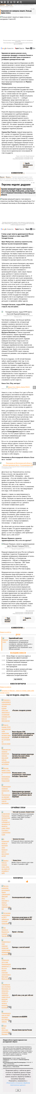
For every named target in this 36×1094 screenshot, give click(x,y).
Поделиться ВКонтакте (1, 2)
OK (18, 1090)
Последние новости (18, 653)
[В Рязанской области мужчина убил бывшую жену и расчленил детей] (6, 847)
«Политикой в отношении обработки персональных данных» (18, 1084)
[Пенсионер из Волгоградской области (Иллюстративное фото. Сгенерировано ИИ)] (18, 464)
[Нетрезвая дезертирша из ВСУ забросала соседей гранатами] (6, 918)
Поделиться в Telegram (17, 2)
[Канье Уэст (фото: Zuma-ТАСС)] (18, 387)
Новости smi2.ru (5, 632)
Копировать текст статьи (20, 2)
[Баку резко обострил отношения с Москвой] (6, 1030)
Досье (18, 634)
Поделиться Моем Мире (4, 2)
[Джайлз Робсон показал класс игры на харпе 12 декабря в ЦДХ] (6, 867)
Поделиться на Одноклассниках (8, 2)
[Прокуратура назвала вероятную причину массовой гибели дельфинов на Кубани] (6, 756)
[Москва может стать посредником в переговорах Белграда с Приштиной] (6, 774)
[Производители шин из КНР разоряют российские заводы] (6, 1017)
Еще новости (18, 679)
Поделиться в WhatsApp (11, 2)
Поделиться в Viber (14, 2)
